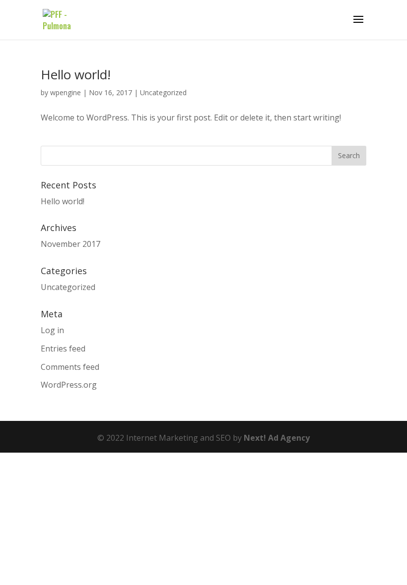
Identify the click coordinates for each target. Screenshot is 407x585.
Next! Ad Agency (277, 437)
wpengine (65, 92)
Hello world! (76, 74)
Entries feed (63, 348)
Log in (52, 330)
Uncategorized (163, 92)
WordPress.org (69, 384)
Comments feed (70, 366)
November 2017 (70, 243)
